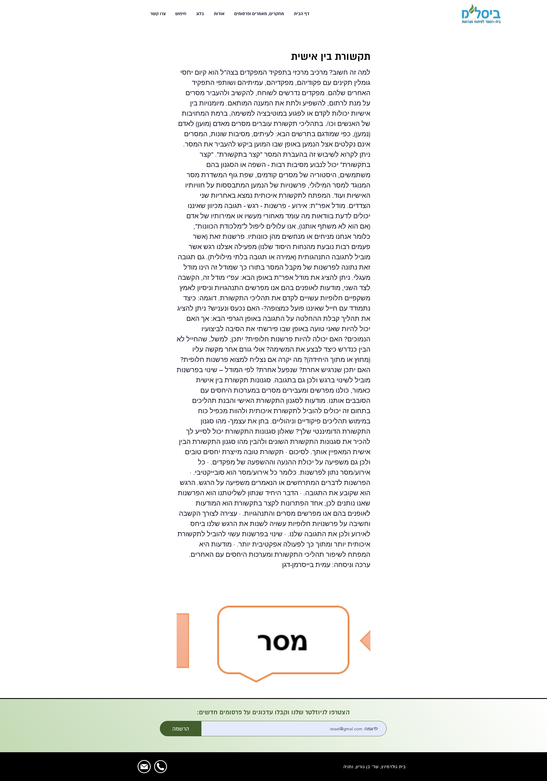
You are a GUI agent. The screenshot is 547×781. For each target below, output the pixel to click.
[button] (258, 14)
